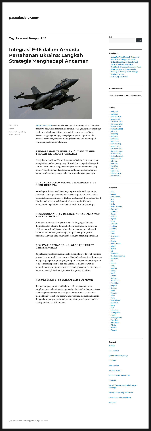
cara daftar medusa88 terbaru (120, 398)
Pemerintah (115, 281)
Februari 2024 (116, 173)
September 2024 (117, 156)
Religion (114, 288)
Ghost (113, 239)
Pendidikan (115, 283)
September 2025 (117, 129)
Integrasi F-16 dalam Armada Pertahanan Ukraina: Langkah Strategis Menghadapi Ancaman (49, 55)
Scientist (114, 293)
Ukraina (17, 134)
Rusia (11, 134)
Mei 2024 (114, 166)
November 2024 (117, 151)
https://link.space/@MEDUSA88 (121, 393)
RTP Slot (112, 346)
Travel (113, 315)
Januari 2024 (115, 176)
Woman (114, 328)
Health (113, 241)
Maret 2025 (115, 141)
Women (114, 330)
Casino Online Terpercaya (118, 356)
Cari (110, 37)
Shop (113, 295)
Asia (112, 199)
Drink (113, 221)
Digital (113, 219)
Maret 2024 (115, 171)
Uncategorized (116, 318)
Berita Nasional (116, 207)
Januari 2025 (115, 146)
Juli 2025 (114, 131)
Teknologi (114, 310)
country (114, 216)
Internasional (116, 244)
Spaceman (114, 303)
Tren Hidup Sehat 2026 (119, 77)
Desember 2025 (116, 122)
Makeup (114, 268)
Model (113, 271)
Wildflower (115, 323)
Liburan (114, 263)
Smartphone (115, 300)
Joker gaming (114, 366)
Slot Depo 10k (114, 351)
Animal (113, 194)
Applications (115, 197)
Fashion (114, 226)
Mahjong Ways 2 (115, 370)
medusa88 (112, 403)
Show (113, 298)
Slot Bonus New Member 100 (119, 375)
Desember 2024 (116, 149)
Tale (112, 308)
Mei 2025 (114, 136)
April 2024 (114, 168)
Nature (113, 276)
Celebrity (114, 212)
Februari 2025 (116, 144)
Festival (113, 229)
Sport (113, 305)
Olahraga (114, 278)
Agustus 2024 (116, 159)
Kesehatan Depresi (118, 256)
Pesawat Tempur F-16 (17, 132)
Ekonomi (114, 224)
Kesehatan (115, 253)
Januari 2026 (115, 119)
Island (113, 246)
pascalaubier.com (24, 18)
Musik (113, 273)
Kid (112, 261)
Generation (115, 236)
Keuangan (114, 258)
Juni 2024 (114, 164)
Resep (113, 291)
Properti (114, 286)
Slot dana (112, 361)
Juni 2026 (114, 112)
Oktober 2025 (116, 126)
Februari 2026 (116, 117)
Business (114, 209)
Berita (11, 128)
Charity (113, 214)
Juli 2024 (114, 161)
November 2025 (117, 124)
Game (113, 234)
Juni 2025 (114, 134)
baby (112, 202)
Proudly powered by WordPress (36, 421)
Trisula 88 (112, 380)
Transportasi (115, 313)
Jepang (113, 249)
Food (112, 231)
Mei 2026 (114, 114)
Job (112, 251)
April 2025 (114, 139)
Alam (113, 192)
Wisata (113, 325)
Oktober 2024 (116, 154)
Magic (113, 266)
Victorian (114, 320)
